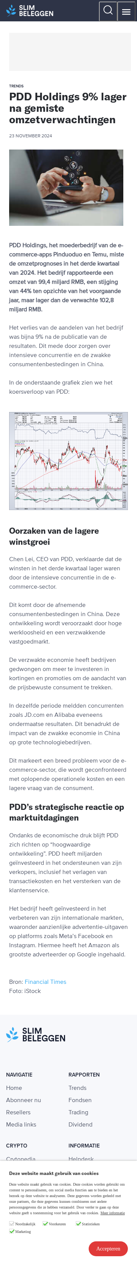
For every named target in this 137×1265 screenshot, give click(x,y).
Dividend (80, 1125)
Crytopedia (20, 1160)
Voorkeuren (57, 1224)
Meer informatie (112, 1213)
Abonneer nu (23, 1101)
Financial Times (45, 982)
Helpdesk (81, 1160)
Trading (78, 1113)
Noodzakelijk (25, 1224)
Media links (21, 1125)
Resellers (18, 1113)
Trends (77, 1088)
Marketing (23, 1232)
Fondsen (80, 1101)
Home (14, 1088)
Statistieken (91, 1224)
